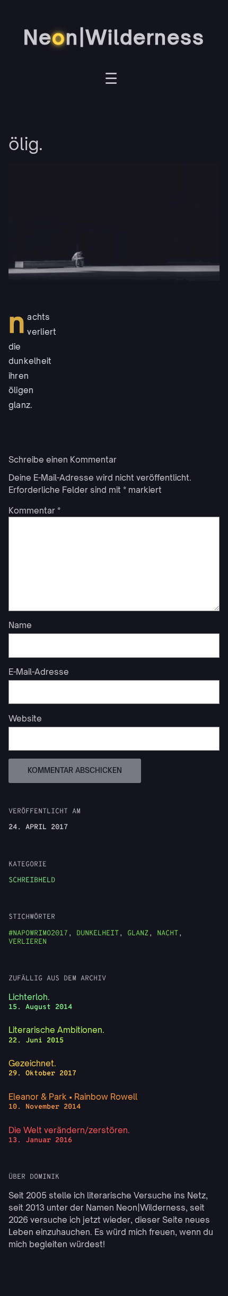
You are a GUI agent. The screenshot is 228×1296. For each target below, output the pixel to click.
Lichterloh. (29, 997)
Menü (111, 80)
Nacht (167, 933)
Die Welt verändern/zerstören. (69, 1130)
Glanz (137, 933)
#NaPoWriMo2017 (38, 933)
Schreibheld (31, 880)
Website (25, 719)
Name (20, 625)
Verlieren (27, 941)
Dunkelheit (97, 933)
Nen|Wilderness (114, 37)
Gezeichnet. (32, 1063)
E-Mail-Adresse (38, 672)
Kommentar (34, 511)
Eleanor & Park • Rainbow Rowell (72, 1097)
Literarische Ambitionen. (56, 1030)
